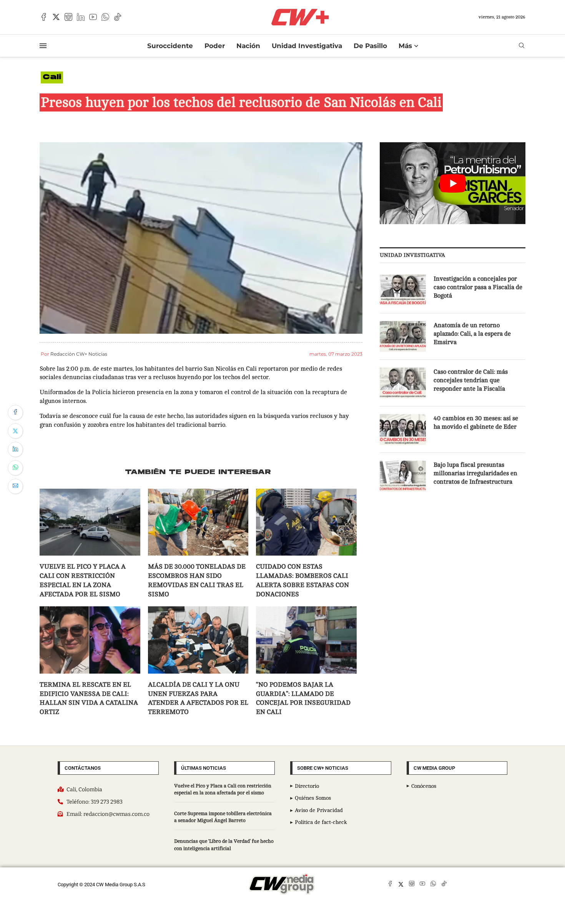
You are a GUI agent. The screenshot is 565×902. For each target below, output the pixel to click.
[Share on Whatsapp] (15, 468)
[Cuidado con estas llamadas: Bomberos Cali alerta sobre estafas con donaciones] (306, 522)
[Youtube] (93, 17)
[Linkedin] (80, 17)
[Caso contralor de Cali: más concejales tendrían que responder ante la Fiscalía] (403, 383)
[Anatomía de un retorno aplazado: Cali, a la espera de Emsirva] (403, 336)
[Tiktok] (117, 17)
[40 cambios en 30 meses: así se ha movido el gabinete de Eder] (403, 429)
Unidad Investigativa (307, 46)
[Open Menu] (43, 45)
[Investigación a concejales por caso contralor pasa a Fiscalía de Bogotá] (403, 290)
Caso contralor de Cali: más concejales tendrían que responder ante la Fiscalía (471, 380)
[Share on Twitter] (15, 431)
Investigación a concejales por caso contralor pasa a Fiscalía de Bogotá (478, 287)
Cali (52, 77)
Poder (214, 46)
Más (405, 46)
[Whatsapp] (105, 17)
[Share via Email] (15, 486)
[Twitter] (56, 17)
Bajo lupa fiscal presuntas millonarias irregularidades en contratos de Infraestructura (475, 473)
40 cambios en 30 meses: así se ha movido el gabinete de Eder (476, 422)
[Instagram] (68, 17)
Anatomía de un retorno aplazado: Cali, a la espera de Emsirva (472, 334)
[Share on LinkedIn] (15, 449)
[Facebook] (44, 17)
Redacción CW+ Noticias (78, 354)
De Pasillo (370, 46)
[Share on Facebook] (15, 412)
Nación (248, 46)
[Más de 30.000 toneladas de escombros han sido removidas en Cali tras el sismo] (198, 522)
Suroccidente (170, 46)
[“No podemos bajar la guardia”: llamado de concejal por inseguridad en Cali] (306, 639)
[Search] (521, 45)
